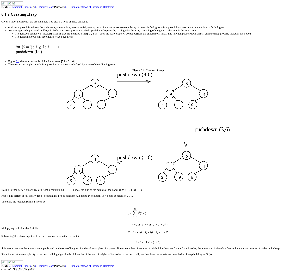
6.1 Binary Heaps (44, 6)
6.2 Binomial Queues (19, 6)
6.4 (17, 61)
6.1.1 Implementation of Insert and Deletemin (89, 6)
